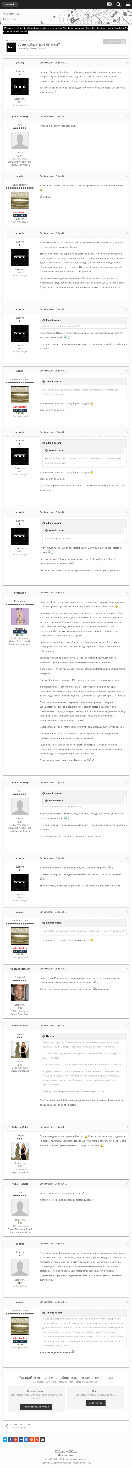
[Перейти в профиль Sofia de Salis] (20, 1049)
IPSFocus (72, 1451)
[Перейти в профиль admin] (20, 200)
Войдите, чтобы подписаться (22, 40)
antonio (32, 48)
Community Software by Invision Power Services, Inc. (66, 1463)
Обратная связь (66, 1455)
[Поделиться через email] (42, 1439)
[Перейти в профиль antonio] (11, 47)
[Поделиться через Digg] (21, 1439)
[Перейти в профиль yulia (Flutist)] (20, 140)
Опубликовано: (53, 63)
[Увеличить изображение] (41, 190)
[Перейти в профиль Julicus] (20, 1267)
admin (20, 176)
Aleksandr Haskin (20, 968)
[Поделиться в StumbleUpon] (37, 1439)
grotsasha (20, 592)
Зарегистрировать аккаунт (36, 1407)
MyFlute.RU (52, 1459)
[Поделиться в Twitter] (5, 1439)
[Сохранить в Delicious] (26, 1439)
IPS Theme (60, 1451)
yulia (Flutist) (20, 116)
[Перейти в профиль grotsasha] (20, 616)
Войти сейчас (95, 1403)
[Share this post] (127, 63)
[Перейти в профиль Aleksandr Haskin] (20, 992)
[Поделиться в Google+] (15, 1439)
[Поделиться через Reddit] (31, 1439)
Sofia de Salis (20, 1025)
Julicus (20, 1243)
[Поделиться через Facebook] (10, 1439)
